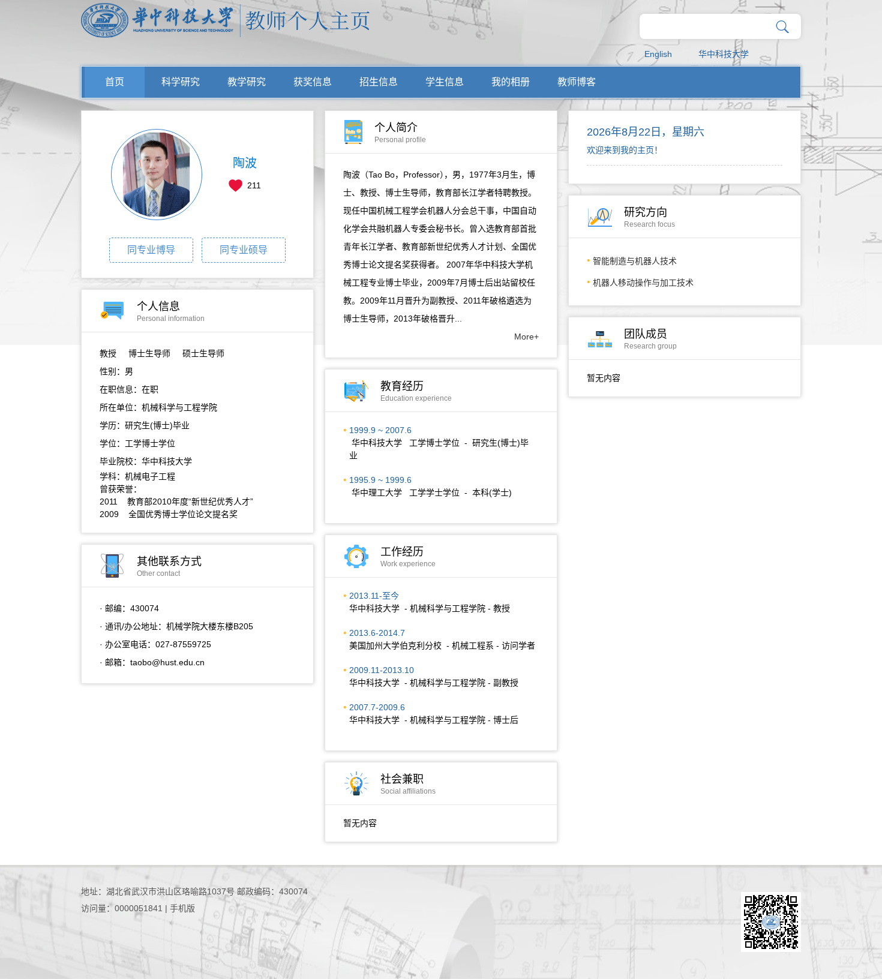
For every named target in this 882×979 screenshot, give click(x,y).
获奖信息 (312, 82)
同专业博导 (151, 250)
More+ (526, 336)
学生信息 (444, 82)
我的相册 (510, 82)
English (658, 54)
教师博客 (576, 82)
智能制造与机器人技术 (635, 261)
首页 (114, 82)
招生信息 (378, 82)
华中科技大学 (723, 54)
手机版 (182, 908)
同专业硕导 (244, 250)
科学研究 (180, 82)
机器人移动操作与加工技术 (643, 282)
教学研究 (246, 82)
